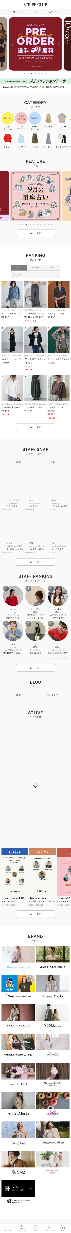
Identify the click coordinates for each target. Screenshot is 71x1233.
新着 (18, 462)
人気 (52, 462)
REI (31, 543)
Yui (53, 543)
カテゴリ (53, 12)
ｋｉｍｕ (11, 543)
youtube (46, 1209)
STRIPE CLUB (35, 4)
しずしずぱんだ (13, 500)
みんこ (32, 500)
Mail (57, 1209)
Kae (54, 500)
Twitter (35, 1209)
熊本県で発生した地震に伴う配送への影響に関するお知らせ (41, 87)
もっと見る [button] (35, 233)
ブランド (17, 12)
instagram (25, 1209)
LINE (14, 1209)
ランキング (52, 701)
